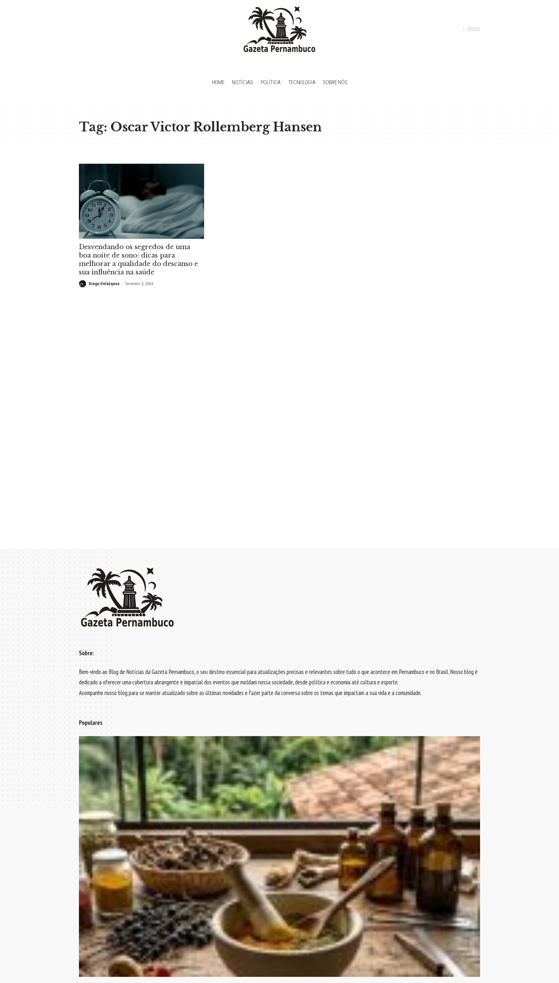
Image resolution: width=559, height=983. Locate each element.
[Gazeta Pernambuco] (279, 29)
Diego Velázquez (104, 283)
